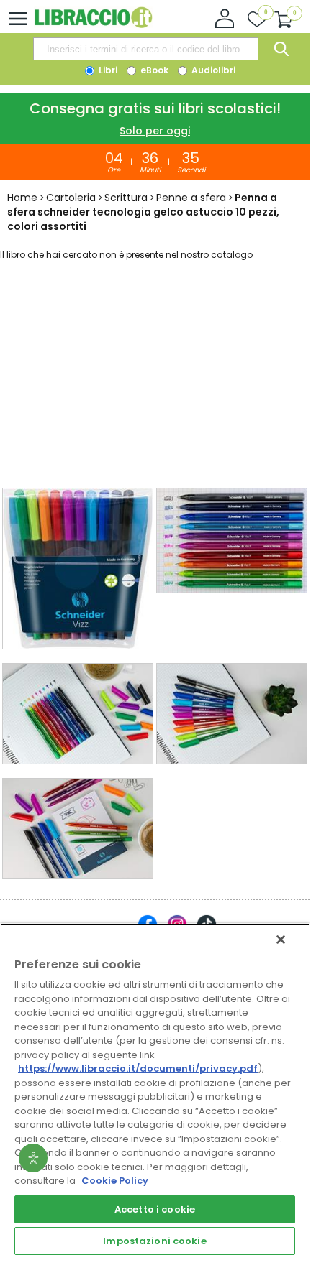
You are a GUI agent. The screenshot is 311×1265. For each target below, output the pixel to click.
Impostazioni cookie (154, 1241)
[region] (155, 1091)
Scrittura (126, 197)
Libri (106, 70)
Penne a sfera (191, 197)
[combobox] (145, 48)
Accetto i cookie (154, 1209)
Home (22, 197)
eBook (153, 70)
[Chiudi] (280, 939)
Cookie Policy (114, 1180)
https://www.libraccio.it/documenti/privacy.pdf (138, 1068)
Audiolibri (212, 70)
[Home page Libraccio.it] (93, 25)
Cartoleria (71, 197)
